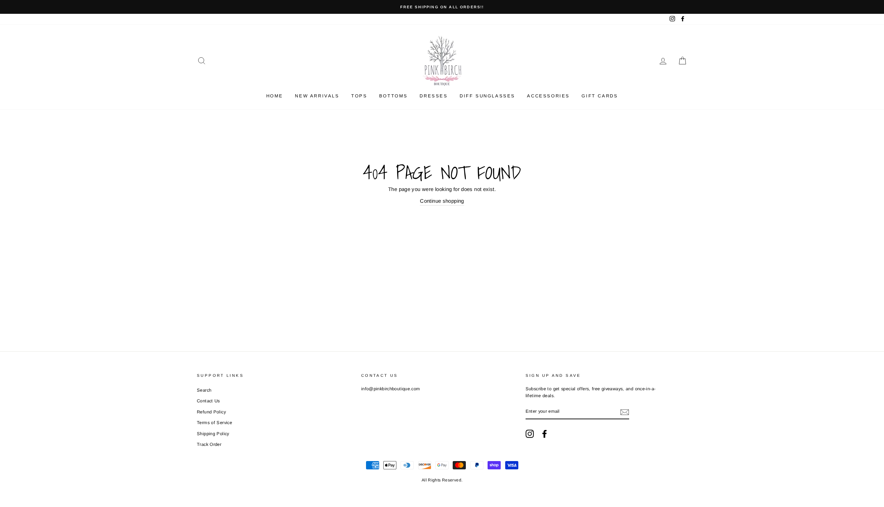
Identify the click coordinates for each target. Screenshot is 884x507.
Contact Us (208, 400)
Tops (359, 95)
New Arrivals (317, 95)
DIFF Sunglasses (487, 95)
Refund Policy (211, 411)
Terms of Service (214, 422)
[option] (442, 6)
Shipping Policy (213, 433)
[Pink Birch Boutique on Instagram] (530, 434)
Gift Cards (600, 95)
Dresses (434, 95)
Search (204, 390)
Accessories (548, 95)
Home (274, 95)
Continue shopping (442, 201)
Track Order (209, 444)
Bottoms (393, 95)
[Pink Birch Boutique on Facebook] (544, 434)
